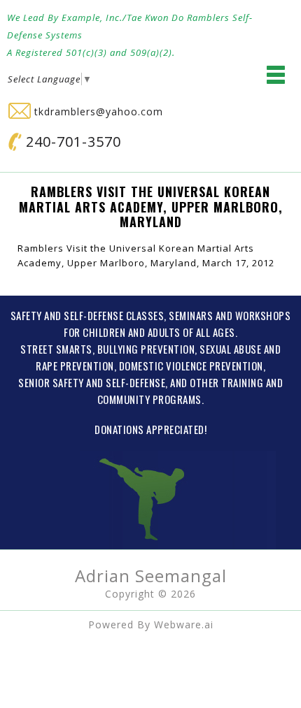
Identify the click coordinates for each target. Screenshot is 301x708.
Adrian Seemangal (151, 575)
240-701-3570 (71, 141)
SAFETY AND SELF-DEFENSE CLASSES (87, 315)
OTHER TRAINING (226, 382)
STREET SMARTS (56, 348)
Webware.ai (184, 624)
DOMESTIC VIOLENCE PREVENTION (191, 365)
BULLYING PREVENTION (146, 348)
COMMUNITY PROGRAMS (149, 399)
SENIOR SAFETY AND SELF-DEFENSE (91, 382)
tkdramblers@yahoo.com (97, 111)
